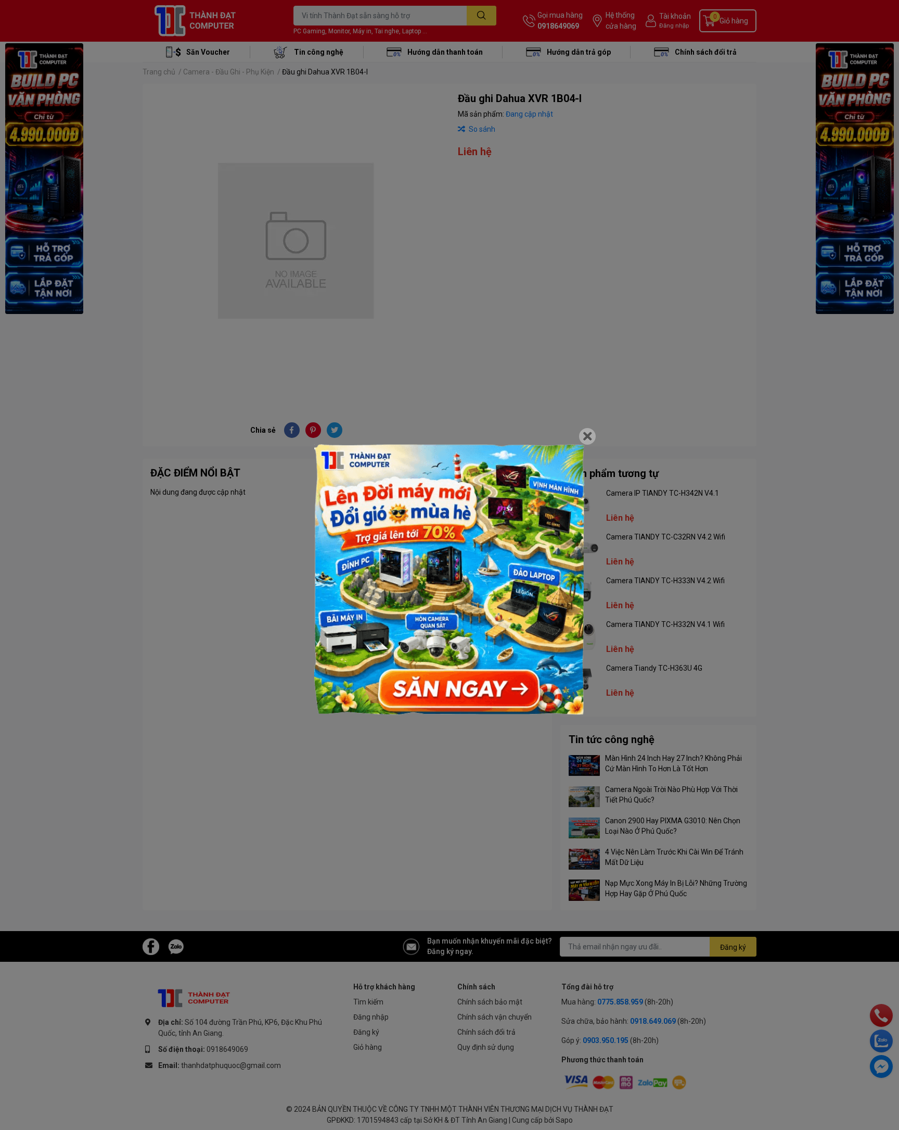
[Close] (587, 436)
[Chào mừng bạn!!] (449, 579)
